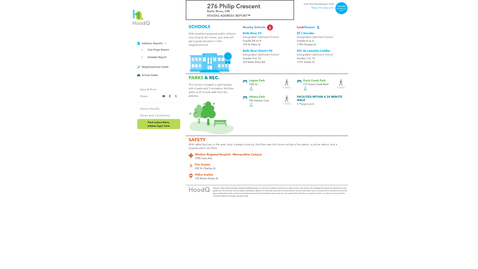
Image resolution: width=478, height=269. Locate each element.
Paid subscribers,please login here (159, 124)
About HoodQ (149, 109)
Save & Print (148, 89)
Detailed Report (157, 57)
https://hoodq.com (322, 8)
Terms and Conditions (155, 115)
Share (144, 96)
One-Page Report (158, 49)
